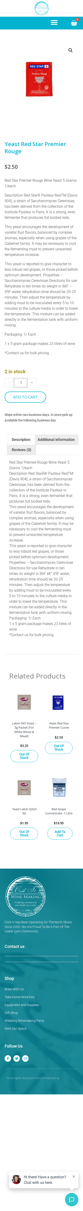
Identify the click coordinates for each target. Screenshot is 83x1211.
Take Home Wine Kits (20, 997)
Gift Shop (11, 1013)
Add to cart (25, 397)
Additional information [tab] (56, 439)
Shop (9, 978)
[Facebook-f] (8, 1058)
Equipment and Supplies (22, 1005)
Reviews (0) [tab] (21, 450)
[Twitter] (16, 1058)
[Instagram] (25, 1058)
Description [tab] (21, 439)
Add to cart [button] (60, 833)
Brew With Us (14, 989)
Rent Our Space (16, 1028)
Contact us (14, 946)
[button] (54, 22)
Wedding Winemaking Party (24, 1021)
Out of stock (24, 756)
